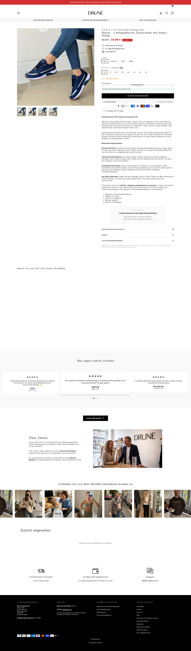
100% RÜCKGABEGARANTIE (112, 241)
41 (134, 72)
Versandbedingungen (103, 609)
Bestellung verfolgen (143, 627)
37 (110, 72)
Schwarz (114, 61)
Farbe (104, 57)
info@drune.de (152, 581)
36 (104, 72)
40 (128, 72)
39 (122, 72)
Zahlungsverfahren (143, 621)
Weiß (123, 61)
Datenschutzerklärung (104, 615)
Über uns (139, 612)
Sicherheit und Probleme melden (147, 618)
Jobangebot (140, 606)
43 (146, 72)
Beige (131, 61)
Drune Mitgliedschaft (143, 633)
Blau (104, 61)
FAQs (138, 615)
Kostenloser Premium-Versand (113, 229)
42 (140, 72)
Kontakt (104, 235)
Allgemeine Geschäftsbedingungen (108, 606)
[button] (113, 111)
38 (116, 72)
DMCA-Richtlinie (142, 630)
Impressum (140, 624)
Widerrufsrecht (101, 612)
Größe (111, 67)
